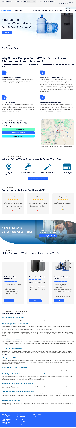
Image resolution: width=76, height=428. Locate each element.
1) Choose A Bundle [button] (18, 129)
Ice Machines (39, 1)
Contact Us (4, 4)
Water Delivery (36, 10)
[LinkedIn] (65, 3)
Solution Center (70, 10)
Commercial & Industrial (49, 1)
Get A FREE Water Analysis (29, 1)
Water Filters (28, 10)
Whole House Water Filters (20, 420)
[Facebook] (59, 3)
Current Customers (59, 10)
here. (8, 344)
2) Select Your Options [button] (18, 133)
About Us (23, 424)
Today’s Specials (18, 1)
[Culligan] (7, 10)
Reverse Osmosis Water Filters (21, 417)
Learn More (7, 32)
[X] (61, 3)
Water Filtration (35, 301)
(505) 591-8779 (5, 423)
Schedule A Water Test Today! (38, 178)
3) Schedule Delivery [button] (18, 136)
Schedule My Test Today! (48, 236)
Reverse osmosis (34, 282)
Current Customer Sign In (7, 1)
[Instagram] (63, 3)
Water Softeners (19, 10)
